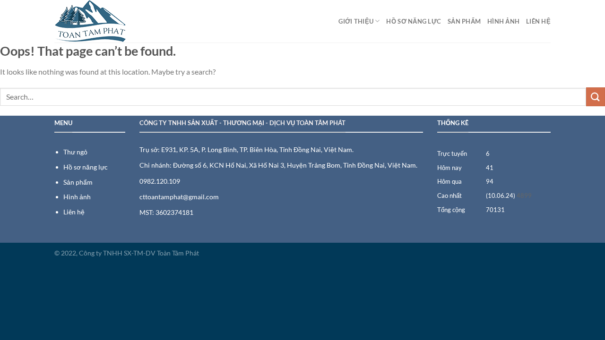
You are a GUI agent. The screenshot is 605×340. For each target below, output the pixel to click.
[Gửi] (595, 96)
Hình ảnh (503, 21)
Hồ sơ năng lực (413, 21)
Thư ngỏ (75, 152)
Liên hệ (538, 21)
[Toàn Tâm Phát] (101, 21)
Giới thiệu (355, 21)
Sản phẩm (464, 21)
